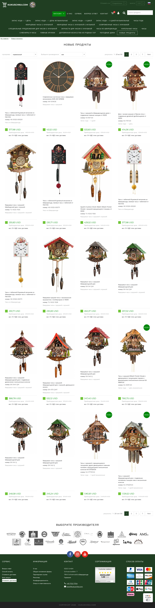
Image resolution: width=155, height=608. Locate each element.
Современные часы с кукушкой (114, 25)
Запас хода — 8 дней (82, 21)
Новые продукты (127, 33)
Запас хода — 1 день (21, 21)
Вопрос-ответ (91, 14)
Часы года (138, 21)
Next (149, 54)
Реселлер (36, 577)
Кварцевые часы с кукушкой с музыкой (76, 25)
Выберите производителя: (50, 54)
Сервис (78, 14)
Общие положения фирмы (42, 572)
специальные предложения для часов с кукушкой (33, 29)
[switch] (148, 600)
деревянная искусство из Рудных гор (77, 33)
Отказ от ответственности (42, 583)
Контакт (104, 14)
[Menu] (151, 594)
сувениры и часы (28, 33)
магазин (57, 14)
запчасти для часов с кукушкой (76, 29)
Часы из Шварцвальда (106, 29)
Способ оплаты (7, 572)
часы (144, 29)
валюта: (132, 3)
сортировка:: (6, 54)
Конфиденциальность (40, 580)
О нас (69, 14)
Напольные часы (129, 29)
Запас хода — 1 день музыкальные (51, 21)
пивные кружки (47, 33)
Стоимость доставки (9, 574)
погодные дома (107, 33)
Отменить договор (9, 580)
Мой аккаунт (6, 577)
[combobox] (119, 3)
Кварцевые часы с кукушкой (39, 25)
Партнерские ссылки (40, 574)
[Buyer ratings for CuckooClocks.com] (105, 575)
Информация (40, 562)
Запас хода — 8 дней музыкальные (112, 21)
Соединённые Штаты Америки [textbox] (119, 3)
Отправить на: (105, 3)
